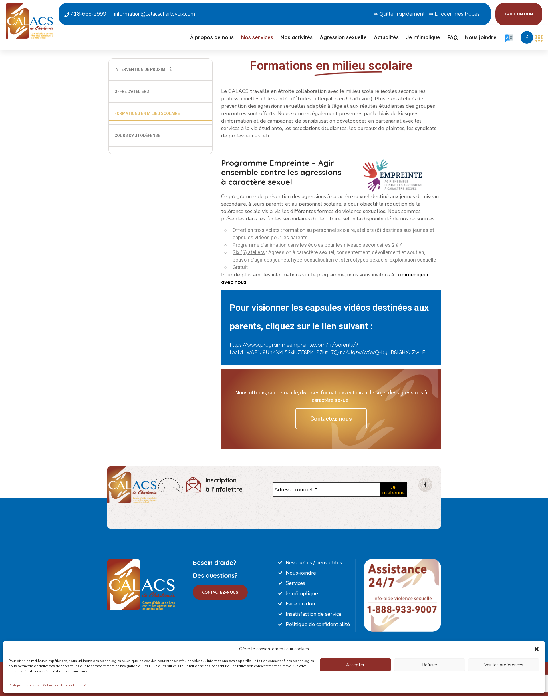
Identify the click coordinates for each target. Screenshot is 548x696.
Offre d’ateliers (131, 91)
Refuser (429, 665)
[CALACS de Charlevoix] (29, 20)
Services (295, 583)
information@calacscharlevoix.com (154, 14)
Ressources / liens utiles (314, 562)
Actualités (386, 37)
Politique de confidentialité (318, 624)
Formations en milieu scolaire (147, 113)
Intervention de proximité (143, 69)
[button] (536, 649)
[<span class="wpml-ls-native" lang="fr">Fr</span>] (509, 40)
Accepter (355, 665)
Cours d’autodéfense (137, 135)
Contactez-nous (331, 418)
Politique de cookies (24, 685)
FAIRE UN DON (519, 14)
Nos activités (297, 37)
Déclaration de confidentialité (63, 685)
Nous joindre (481, 37)
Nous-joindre (301, 572)
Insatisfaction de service (313, 614)
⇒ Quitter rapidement (399, 14)
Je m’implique (423, 37)
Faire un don (300, 603)
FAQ (453, 37)
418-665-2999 (87, 14)
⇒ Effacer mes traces (454, 14)
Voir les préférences (503, 665)
